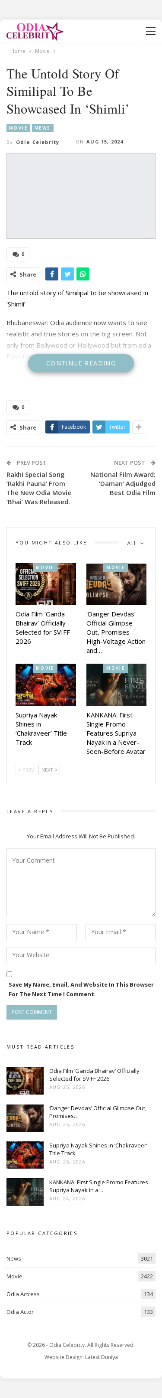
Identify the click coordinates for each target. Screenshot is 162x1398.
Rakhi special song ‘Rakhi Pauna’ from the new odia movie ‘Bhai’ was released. (38, 488)
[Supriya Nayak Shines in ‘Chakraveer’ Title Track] (46, 685)
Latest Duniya (101, 1357)
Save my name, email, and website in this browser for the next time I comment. (81, 989)
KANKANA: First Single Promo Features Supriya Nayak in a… (98, 1186)
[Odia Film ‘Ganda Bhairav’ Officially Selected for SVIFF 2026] (46, 584)
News (43, 128)
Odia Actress (23, 1294)
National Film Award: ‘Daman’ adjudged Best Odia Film (123, 483)
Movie (18, 128)
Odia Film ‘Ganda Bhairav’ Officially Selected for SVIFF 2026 (94, 1074)
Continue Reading (81, 363)
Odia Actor (20, 1312)
